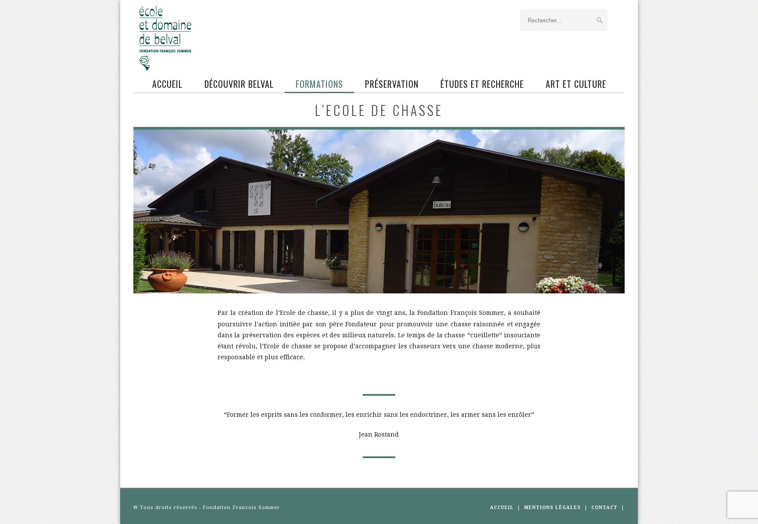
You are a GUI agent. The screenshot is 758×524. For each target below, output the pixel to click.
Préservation (391, 83)
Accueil (167, 83)
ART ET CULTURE (576, 83)
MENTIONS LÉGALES (552, 507)
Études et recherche (482, 83)
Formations (319, 83)
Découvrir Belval (239, 83)
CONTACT (604, 507)
